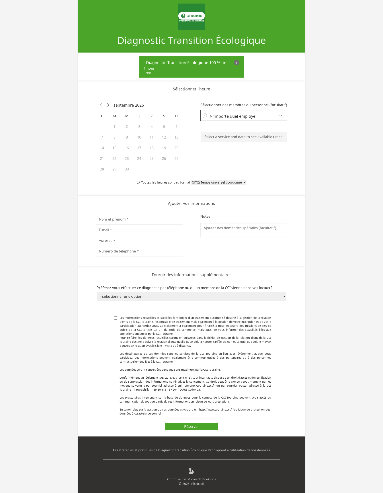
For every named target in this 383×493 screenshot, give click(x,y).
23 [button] (127, 158)
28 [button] (102, 169)
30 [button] (127, 169)
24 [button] (139, 158)
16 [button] (127, 147)
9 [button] (127, 137)
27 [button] (176, 158)
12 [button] (164, 137)
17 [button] (139, 147)
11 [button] (152, 137)
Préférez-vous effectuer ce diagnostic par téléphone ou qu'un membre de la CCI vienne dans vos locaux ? (184, 287)
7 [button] (102, 137)
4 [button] (152, 126)
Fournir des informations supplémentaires (191, 274)
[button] (101, 105)
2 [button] (127, 126)
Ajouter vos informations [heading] (191, 203)
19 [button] (164, 147)
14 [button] (102, 147)
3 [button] (139, 126)
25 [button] (152, 158)
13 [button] (176, 137)
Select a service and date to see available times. (243, 136)
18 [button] (152, 147)
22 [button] (114, 158)
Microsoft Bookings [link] (202, 479)
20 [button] (176, 147)
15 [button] (114, 147)
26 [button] (164, 158)
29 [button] (114, 169)
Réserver (191, 426)
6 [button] (177, 126)
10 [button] (139, 137)
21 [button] (102, 158)
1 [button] (114, 126)
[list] (191, 67)
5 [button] (164, 126)
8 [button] (114, 137)
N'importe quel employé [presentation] (243, 116)
